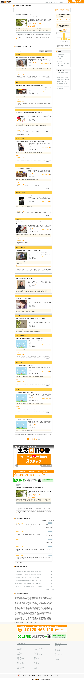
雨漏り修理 (35, 659)
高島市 (62, 79)
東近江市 (67, 79)
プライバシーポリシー (58, 654)
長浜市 (66, 72)
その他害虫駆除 (60, 54)
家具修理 (35, 664)
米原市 (58, 81)
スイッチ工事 (19, 657)
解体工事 (35, 666)
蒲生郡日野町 (64, 81)
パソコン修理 (19, 664)
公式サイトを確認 (31, 26)
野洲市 (66, 77)
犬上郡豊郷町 (60, 86)
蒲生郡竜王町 (60, 83)
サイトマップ (57, 653)
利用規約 (56, 655)
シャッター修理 (36, 647)
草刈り (18, 647)
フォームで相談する (48, 474)
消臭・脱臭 (35, 662)
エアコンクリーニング (20, 663)
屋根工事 (18, 666)
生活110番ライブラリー (63, 2)
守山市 (68, 75)
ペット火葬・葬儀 (36, 663)
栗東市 (58, 77)
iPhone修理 (19, 671)
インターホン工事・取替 (37, 657)
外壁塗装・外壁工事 (20, 667)
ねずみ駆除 (35, 652)
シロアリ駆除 (60, 65)
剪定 (18, 645)
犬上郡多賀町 (60, 88)
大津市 (58, 72)
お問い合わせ (57, 651)
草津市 (64, 75)
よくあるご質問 (57, 650)
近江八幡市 (59, 75)
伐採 (34, 645)
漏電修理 (18, 654)
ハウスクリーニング (20, 662)
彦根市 (62, 72)
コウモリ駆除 (19, 653)
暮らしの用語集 (57, 648)
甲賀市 (62, 77)
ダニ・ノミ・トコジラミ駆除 (63, 63)
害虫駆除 (21, 622)
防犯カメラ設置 (19, 668)
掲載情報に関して (58, 649)
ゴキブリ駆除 (60, 56)
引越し (35, 669)
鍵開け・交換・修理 (20, 658)
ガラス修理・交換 (36, 658)
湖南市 (58, 79)
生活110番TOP (16, 622)
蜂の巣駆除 (59, 61)
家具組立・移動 (19, 669)
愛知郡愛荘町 (66, 83)
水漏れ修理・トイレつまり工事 (22, 659)
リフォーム (35, 667)
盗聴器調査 (35, 668)
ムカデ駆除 (59, 60)
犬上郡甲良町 (66, 86)
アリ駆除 (59, 58)
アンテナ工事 (36, 653)
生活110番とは (47, 2)
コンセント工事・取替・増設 (38, 654)
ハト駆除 (18, 652)
